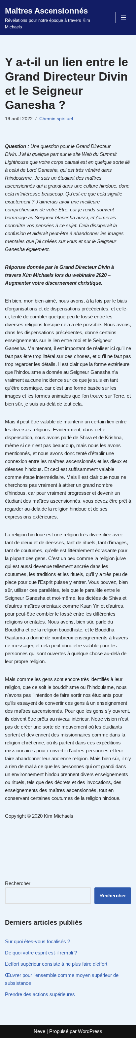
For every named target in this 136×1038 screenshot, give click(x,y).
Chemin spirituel (56, 118)
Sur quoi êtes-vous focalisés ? (37, 941)
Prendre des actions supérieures (40, 994)
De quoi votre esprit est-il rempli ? (41, 952)
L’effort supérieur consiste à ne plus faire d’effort (56, 964)
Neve (39, 1031)
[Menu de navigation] (123, 17)
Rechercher (17, 883)
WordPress (90, 1031)
